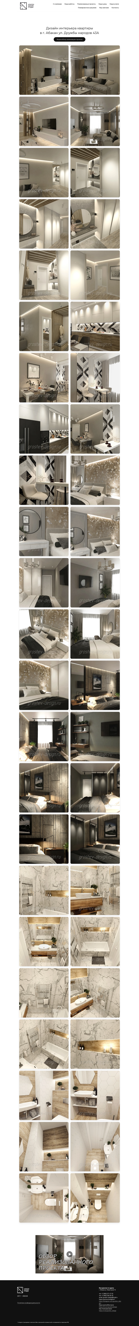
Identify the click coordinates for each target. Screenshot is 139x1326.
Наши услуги (114, 4)
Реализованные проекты (86, 4)
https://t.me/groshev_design (107, 1310)
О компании (57, 4)
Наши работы (69, 4)
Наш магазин (104, 8)
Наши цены (103, 4)
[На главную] (27, 5)
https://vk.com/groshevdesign (108, 1307)
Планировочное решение (87, 8)
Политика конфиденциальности (28, 1303)
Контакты (115, 8)
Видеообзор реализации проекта (69, 39)
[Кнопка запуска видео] (69, 1254)
